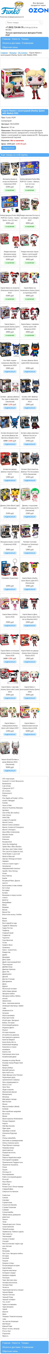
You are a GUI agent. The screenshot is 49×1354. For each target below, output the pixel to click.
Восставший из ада (9, 923)
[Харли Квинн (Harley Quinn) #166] (10, 613)
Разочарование (8, 1174)
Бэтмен (5, 893)
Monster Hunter (7, 835)
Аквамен (5, 861)
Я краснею (6, 1334)
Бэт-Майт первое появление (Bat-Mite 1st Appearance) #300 (10, 363)
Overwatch (6, 837)
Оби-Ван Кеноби (8, 1126)
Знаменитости (7, 1010)
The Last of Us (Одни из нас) (12, 851)
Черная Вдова (7, 1292)
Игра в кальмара (8, 1015)
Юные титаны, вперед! (10, 1329)
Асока (4, 873)
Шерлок (5, 1312)
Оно (3, 1136)
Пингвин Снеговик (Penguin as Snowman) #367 (29, 544)
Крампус (5, 1065)
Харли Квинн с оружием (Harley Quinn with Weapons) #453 (30, 326)
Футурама (6, 1251)
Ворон (4, 921)
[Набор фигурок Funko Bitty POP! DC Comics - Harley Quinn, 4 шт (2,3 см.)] (10, 214)
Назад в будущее (8, 1121)
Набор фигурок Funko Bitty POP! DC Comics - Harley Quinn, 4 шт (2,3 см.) (10, 217)
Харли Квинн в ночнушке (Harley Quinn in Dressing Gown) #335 (10, 653)
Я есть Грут (6, 1331)
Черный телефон (8, 1300)
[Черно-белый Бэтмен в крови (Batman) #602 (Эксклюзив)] (10, 758)
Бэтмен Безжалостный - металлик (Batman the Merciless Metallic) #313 (10, 435)
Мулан (4, 1116)
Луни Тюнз (6, 1087)
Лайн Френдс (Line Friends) (12, 1075)
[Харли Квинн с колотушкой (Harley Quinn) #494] (30, 685)
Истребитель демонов (10, 1035)
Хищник (5, 1261)
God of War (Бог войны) (10, 813)
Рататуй (5, 1179)
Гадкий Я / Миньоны (9, 926)
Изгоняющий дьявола (10, 1025)
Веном (4, 910)
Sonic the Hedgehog (9, 844)
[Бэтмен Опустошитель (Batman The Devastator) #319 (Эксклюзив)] (30, 468)
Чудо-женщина (7, 1307)
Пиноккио (5, 1155)
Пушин (4, 1170)
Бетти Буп (6, 888)
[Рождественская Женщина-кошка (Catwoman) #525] (10, 250)
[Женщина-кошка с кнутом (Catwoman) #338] (10, 540)
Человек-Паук (7, 1285)
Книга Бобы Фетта (9, 1042)
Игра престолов (8, 1018)
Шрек (4, 1314)
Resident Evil (7, 842)
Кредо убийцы (7, 1068)
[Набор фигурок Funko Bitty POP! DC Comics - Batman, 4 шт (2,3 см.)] (30, 177)
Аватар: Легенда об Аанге (12, 859)
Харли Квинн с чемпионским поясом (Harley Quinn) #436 (30, 725)
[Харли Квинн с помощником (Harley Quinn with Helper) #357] (10, 721)
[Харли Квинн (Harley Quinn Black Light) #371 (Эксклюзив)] (30, 576)
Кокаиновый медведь (10, 1045)
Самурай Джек (7, 1189)
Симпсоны (6, 1195)
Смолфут (5, 1200)
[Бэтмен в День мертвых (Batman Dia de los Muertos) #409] (30, 431)
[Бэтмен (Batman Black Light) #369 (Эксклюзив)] (30, 359)
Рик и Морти (6, 1182)
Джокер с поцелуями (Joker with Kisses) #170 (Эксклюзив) (30, 508)
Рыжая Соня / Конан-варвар (12, 1187)
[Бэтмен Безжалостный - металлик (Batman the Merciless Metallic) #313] (10, 431)
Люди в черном (7, 1090)
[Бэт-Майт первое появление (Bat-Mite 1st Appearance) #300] (10, 359)
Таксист (5, 1219)
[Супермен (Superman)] (10, 576)
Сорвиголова (7, 1202)
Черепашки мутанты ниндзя (12, 1290)
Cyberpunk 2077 (8, 788)
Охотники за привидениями (12, 1141)
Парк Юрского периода (10, 1145)
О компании (27, 43)
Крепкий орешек (8, 1070)
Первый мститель (9, 1153)
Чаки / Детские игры (9, 1280)
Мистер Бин (6, 1102)
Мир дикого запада (9, 1099)
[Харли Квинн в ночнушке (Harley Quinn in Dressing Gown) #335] (10, 649)
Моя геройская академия (11, 1111)
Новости (16, 39)
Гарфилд (5, 930)
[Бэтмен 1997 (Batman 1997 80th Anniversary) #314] (30, 395)
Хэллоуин (6, 1278)
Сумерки (5, 1210)
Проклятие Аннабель (10, 1165)
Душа (4, 984)
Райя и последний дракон (12, 1177)
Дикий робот (7, 974)
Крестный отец (8, 1072)
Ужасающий (6, 1236)
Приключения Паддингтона (12, 1162)
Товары (25, 39)
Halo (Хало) (6, 815)
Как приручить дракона (10, 1037)
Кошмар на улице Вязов (11, 1060)
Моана (4, 1104)
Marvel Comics (7, 822)
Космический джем (9, 1057)
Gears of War (7, 805)
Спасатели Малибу (9, 1205)
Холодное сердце (9, 1273)
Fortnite (5, 803)
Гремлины (6, 947)
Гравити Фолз (7, 945)
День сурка (6, 960)
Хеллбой (5, 1258)
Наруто (5, 1123)
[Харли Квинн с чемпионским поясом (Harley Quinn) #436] (30, 721)
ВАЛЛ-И (5, 900)
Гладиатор (6, 935)
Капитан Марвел (8, 1040)
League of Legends (9, 820)
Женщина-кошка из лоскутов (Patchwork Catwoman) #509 (9, 181)
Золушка (5, 1013)
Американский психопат (11, 868)
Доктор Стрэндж (8, 979)
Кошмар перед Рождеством (12, 1063)
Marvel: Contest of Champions (13, 827)
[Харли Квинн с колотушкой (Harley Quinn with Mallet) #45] (10, 322)
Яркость (5, 1336)
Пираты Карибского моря (11, 1157)
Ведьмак (5, 907)
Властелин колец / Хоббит (12, 915)
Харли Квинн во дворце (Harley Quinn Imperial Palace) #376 (30, 653)
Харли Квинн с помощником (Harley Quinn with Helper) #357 (10, 725)
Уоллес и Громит (8, 1239)
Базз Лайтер (7, 876)
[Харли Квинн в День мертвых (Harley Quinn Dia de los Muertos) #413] (30, 613)
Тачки (4, 1222)
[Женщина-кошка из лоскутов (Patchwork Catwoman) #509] (10, 177)
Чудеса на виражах (9, 1304)
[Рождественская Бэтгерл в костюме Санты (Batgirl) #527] (30, 214)
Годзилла (5, 938)
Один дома (6, 1128)
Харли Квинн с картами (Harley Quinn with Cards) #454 (10, 689)
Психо (4, 1167)
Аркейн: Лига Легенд (10, 871)
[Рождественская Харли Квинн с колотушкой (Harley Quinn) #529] (30, 250)
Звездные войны (8, 994)
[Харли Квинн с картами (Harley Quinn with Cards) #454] (10, 685)
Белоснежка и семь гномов (12, 886)
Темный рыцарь (8, 1229)
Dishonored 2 (7, 793)
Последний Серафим (10, 1160)
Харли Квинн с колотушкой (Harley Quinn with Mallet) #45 (9, 326)
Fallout (4, 796)
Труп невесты (7, 1234)
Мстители (6, 1114)
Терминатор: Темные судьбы (13, 1232)
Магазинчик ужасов (9, 1092)
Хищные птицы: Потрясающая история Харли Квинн (11, 1265)
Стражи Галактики (9, 1207)
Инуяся (5, 1030)
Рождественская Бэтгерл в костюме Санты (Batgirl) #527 (30, 217)
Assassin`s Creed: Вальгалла (13, 781)
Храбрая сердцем (9, 1275)
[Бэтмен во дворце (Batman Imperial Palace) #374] (10, 468)
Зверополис (6, 1001)
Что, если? (6, 1302)
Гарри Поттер (7, 928)
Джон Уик (5, 972)
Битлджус (6, 890)
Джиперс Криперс (9, 969)
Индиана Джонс (8, 1028)
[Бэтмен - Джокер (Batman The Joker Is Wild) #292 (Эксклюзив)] (10, 395)
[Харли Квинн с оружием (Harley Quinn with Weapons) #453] (30, 322)
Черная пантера (8, 1295)
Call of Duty (6, 786)
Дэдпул (5, 986)
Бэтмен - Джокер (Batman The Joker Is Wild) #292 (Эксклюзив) (10, 399)
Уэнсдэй (5, 1241)
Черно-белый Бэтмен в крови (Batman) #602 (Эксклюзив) (10, 762)
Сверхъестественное (10, 1191)
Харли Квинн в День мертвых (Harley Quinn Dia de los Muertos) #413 (30, 617)
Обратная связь (10, 47)
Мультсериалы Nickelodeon (12, 1119)
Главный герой (7, 933)
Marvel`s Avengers (9, 830)
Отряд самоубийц (9, 1138)
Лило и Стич (6, 1085)
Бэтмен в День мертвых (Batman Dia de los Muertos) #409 (30, 435)
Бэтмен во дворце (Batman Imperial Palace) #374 (10, 471)
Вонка (4, 918)
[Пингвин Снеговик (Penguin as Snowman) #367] (30, 540)
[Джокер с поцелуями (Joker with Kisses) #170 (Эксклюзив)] (30, 504)
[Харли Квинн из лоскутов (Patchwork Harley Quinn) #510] (10, 286)
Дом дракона (7, 981)
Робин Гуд (6, 1184)
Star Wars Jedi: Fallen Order (12, 849)
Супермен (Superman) (10, 578)
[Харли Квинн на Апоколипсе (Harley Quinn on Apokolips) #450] (30, 286)
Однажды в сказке (9, 1131)
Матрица (5, 1097)
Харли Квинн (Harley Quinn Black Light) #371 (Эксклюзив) (29, 580)
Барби (4, 878)
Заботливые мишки (9, 991)
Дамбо (4, 955)
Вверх (4, 905)
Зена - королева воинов (11, 1003)
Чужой (4, 1309)
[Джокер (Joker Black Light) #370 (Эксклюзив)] (10, 504)
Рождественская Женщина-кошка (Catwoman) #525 (10, 254)
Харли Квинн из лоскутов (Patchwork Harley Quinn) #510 (10, 290)
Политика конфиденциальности (12, 17)
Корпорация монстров (10, 1054)
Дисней (5, 977)
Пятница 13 (6, 1172)
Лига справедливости (10, 1082)
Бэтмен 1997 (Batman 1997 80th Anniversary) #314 (30, 399)
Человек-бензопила (9, 1283)
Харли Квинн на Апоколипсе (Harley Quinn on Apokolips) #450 (29, 290)
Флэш (4, 1249)
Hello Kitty (6, 817)
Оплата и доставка (11, 43)
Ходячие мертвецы (9, 1270)
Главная (6, 39)
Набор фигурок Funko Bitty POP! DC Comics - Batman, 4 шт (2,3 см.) (30, 181)
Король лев (6, 1052)
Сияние (5, 1198)
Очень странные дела (10, 1143)
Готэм (4, 943)
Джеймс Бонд (7, 967)
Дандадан (6, 957)
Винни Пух (6, 912)
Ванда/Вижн (6, 902)
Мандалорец (7, 1094)
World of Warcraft (8, 856)
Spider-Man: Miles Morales (11, 847)
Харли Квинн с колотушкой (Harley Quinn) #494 (30, 689)
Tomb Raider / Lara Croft (11, 854)
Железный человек (9, 989)
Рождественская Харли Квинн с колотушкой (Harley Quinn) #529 (29, 254)
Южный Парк (7, 1326)
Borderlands (6, 784)
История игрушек (8, 1032)
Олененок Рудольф (9, 1133)
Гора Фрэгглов (7, 940)
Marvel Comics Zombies (10, 825)
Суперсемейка (7, 1212)
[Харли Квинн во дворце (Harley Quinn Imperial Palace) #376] (30, 649)
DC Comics (6, 791)
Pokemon (5, 839)
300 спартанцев (8, 779)
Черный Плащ (7, 1297)
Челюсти (5, 1287)
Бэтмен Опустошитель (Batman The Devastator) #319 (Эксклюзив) (30, 471)
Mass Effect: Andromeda (10, 832)
